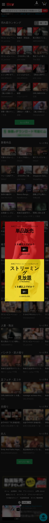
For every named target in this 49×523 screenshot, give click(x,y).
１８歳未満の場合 (24, 254)
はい (24, 249)
